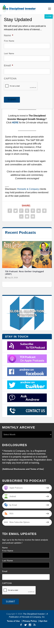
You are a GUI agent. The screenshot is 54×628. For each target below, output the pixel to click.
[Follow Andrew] (27, 384)
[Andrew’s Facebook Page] (27, 371)
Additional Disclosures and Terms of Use (23, 469)
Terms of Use (13, 621)
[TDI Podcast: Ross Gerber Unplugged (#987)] (27, 254)
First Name (7, 551)
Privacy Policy (30, 621)
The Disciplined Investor (33, 614)
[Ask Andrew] (27, 398)
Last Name (7, 561)
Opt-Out (43, 621)
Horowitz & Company (28, 189)
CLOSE (49, 16)
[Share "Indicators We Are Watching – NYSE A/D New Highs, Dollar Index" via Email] (27, 216)
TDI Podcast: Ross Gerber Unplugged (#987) (24, 272)
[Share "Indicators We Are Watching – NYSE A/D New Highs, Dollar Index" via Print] (33, 216)
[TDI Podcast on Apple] (27, 358)
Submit (10, 601)
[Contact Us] (27, 411)
